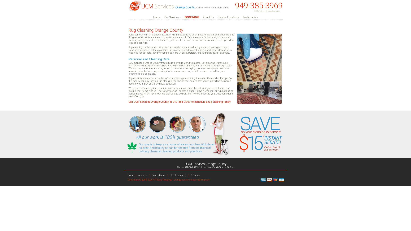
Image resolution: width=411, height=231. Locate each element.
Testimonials (250, 17)
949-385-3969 (259, 5)
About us (143, 175)
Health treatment (178, 175)
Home (157, 17)
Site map (195, 175)
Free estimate (159, 175)
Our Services (171, 17)
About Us (208, 17)
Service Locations (228, 17)
